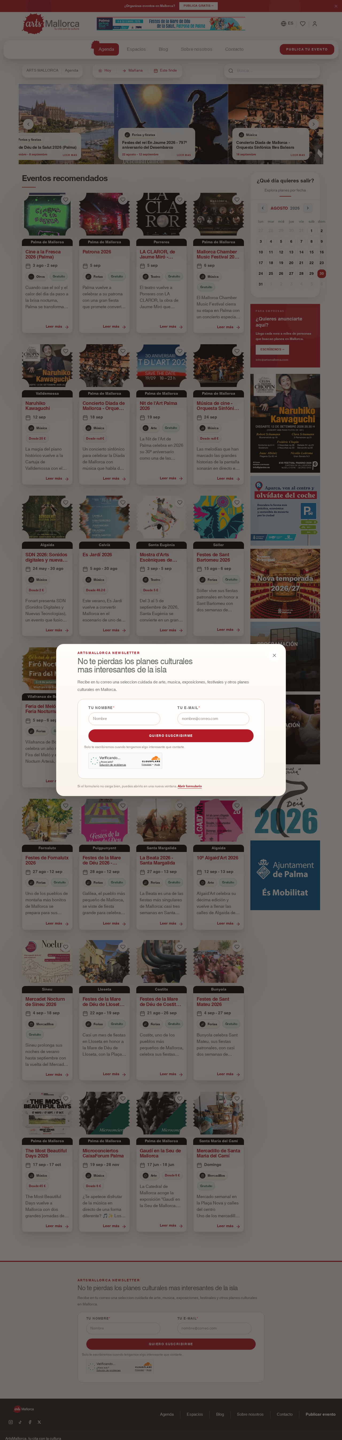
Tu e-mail (188, 708)
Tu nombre (100, 708)
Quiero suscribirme (171, 736)
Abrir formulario (190, 786)
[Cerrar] (274, 655)
